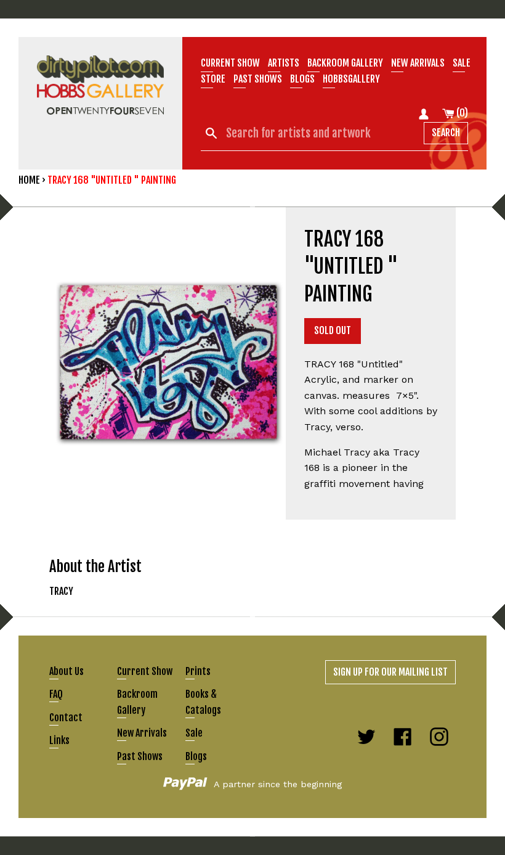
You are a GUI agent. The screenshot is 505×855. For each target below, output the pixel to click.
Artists (283, 63)
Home (29, 180)
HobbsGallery (351, 79)
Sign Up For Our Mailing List (390, 672)
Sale (462, 63)
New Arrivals (142, 733)
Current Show (230, 63)
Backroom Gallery (345, 63)
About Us (66, 671)
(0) (461, 113)
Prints (198, 671)
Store (213, 79)
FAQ (56, 694)
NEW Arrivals (418, 63)
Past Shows (257, 79)
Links (59, 740)
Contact (66, 717)
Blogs (302, 79)
